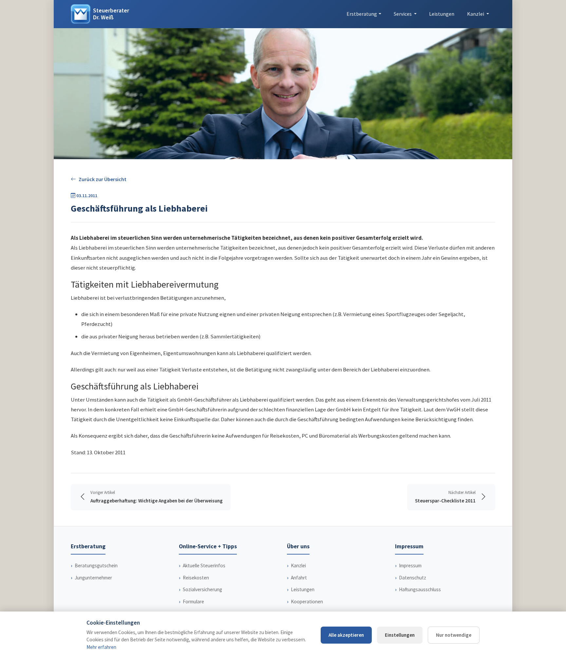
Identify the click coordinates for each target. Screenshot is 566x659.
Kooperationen (307, 601)
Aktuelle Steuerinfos (204, 565)
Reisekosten (196, 577)
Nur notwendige (453, 635)
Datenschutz (412, 577)
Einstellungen (400, 635)
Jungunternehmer (93, 577)
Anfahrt (299, 577)
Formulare (193, 601)
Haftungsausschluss (420, 589)
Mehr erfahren (101, 647)
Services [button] (403, 13)
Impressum (410, 565)
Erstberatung (362, 13)
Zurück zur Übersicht (102, 179)
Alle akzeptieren (346, 635)
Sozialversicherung (202, 589)
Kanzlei (298, 565)
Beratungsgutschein (96, 565)
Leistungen (441, 13)
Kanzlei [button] (476, 13)
